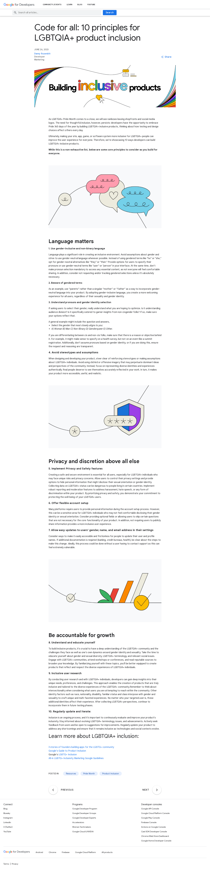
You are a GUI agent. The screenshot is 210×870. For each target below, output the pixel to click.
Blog (79, 4)
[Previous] (53, 789)
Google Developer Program (84, 808)
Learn (69, 4)
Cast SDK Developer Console (154, 831)
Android (39, 852)
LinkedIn (7, 822)
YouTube (91, 4)
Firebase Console (148, 822)
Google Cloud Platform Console (155, 813)
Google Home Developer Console (156, 840)
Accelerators (78, 822)
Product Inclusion (110, 773)
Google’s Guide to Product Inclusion (67, 750)
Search (110, 12)
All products (107, 852)
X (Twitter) (8, 827)
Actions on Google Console (153, 827)
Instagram (8, 818)
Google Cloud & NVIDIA (83, 831)
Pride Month (89, 773)
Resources (71, 773)
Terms (6, 864)
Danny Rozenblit (42, 53)
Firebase (65, 852)
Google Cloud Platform (85, 852)
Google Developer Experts (84, 818)
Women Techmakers (81, 827)
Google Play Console (150, 818)
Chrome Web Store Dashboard (155, 836)
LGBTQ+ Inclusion (68, 754)
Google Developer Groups (84, 813)
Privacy (15, 864)
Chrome (52, 852)
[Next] (156, 789)
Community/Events (52, 4)
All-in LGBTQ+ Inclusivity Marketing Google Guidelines (76, 758)
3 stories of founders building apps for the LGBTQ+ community (81, 747)
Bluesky (6, 813)
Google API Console (150, 808)
